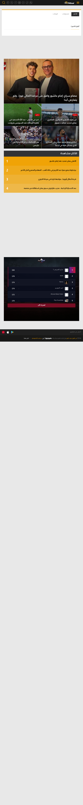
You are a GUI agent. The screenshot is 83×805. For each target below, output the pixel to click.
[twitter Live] (16, 2)
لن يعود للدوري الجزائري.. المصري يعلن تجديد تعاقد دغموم (62, 121)
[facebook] (8, 2)
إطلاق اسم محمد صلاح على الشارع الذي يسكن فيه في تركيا (61, 143)
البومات (55, 14)
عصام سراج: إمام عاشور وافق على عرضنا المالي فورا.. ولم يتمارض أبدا (45, 97)
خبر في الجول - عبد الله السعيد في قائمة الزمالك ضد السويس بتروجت (23, 121)
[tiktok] (27, 2)
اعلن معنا (26, 338)
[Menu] (78, 2)
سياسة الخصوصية (37, 338)
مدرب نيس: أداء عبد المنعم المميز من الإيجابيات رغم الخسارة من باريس (24, 142)
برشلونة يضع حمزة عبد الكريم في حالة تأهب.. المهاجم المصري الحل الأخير (41, 170)
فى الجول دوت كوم (72, 338)
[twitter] (12, 2)
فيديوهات (65, 14)
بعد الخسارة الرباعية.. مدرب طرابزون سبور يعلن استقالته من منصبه (41, 188)
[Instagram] (19, 2)
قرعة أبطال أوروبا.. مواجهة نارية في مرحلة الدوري (41, 179)
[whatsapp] (31, 2)
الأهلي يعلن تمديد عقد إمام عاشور (41, 161)
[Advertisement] (41, 225)
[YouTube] (23, 2)
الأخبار (75, 14)
